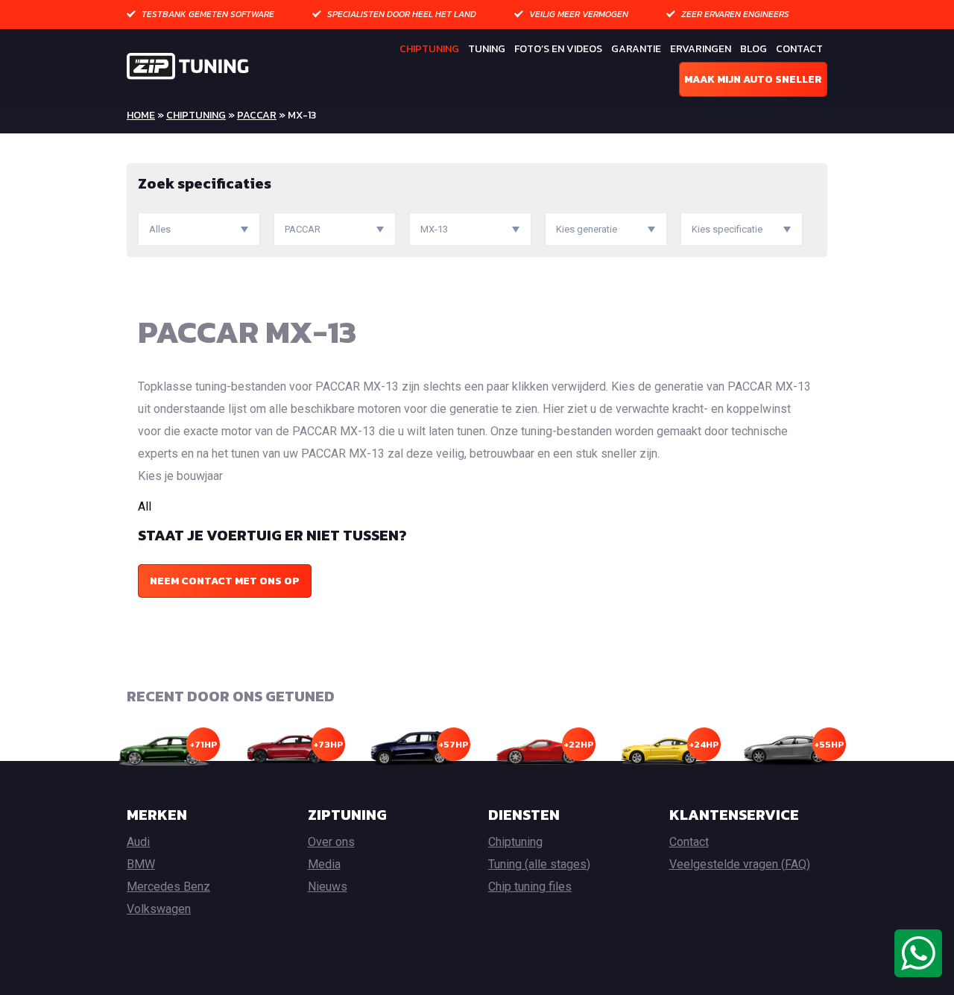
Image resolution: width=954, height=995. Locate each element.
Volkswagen (159, 909)
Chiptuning (429, 49)
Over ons (331, 842)
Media (324, 864)
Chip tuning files (530, 886)
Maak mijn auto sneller (753, 79)
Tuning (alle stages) (539, 864)
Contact (799, 49)
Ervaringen (700, 49)
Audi (138, 842)
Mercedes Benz (168, 886)
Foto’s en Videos (558, 49)
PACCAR (257, 115)
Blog (753, 49)
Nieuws (327, 886)
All (144, 506)
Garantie (636, 49)
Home (141, 115)
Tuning (486, 49)
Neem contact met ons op (225, 581)
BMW (141, 864)
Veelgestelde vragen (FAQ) (739, 864)
